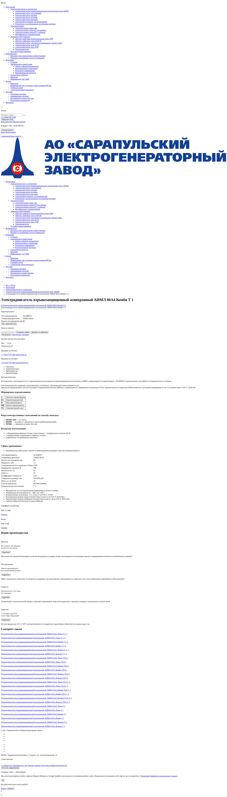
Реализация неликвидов (20, 100)
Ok (3, 780)
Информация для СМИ (19, 79)
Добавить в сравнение (40, 332)
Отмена (10, 789)
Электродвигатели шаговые (26, 20)
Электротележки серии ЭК (26, 28)
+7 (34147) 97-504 (8, 355)
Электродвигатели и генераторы (23, 9)
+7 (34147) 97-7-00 (8, 766)
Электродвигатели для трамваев (28, 13)
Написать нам (6, 122)
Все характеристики (9, 324)
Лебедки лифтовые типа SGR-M (28, 41)
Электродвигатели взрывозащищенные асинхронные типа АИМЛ (42, 11)
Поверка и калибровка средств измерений (27, 58)
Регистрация (10, 132)
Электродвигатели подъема (26, 18)
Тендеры (9, 92)
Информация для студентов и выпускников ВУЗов (30, 86)
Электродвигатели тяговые (26, 15)
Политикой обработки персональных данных (159, 776)
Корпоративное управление (26, 69)
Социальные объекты (19, 75)
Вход (3, 132)
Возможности (11, 54)
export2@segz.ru (22, 363)
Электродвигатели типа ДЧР (26, 47)
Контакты (10, 103)
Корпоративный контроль (25, 73)
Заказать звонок (19, 122)
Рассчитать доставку (20, 335)
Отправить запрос (23, 332)
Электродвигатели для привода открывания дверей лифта (38, 43)
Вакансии (14, 83)
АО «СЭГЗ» (10, 285)
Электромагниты (22, 49)
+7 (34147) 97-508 (8, 363)
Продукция (10, 7)
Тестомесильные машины (20, 52)
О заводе (13, 62)
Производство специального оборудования (27, 56)
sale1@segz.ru (21, 355)
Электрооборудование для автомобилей (31, 22)
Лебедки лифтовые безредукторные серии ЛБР (34, 39)
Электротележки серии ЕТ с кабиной (30, 32)
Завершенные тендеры (19, 96)
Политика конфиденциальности (54, 766)
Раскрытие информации (25, 71)
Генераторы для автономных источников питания (35, 24)
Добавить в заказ (8, 332)
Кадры (8, 81)
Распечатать (6, 335)
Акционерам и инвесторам (21, 64)
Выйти (4, 789)
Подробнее (6, 552)
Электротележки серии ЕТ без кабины (30, 30)
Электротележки (17, 26)
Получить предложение (10, 768)
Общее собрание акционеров (27, 66)
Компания (10, 60)
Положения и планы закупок (22, 98)
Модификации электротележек (27, 35)
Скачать (4, 514)
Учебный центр (16, 88)
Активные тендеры (18, 94)
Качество (14, 77)
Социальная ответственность (22, 90)
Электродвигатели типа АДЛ (27, 45)
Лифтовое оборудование (20, 37)
